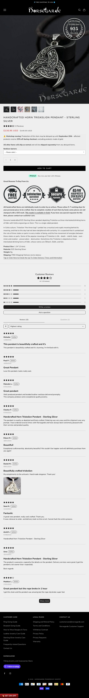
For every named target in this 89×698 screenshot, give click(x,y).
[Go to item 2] (13, 109)
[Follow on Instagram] (10, 673)
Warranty (36, 641)
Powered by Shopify (53, 679)
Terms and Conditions (41, 626)
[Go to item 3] (20, 109)
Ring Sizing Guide (10, 622)
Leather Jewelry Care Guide (14, 633)
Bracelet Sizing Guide (11, 626)
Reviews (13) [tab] (24, 320)
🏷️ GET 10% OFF (9, 696)
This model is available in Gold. (37, 213)
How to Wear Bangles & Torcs (15, 630)
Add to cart (44, 168)
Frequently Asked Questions (14, 644)
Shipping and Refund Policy (43, 622)
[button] (8, 126)
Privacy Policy (38, 633)
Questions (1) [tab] (65, 320)
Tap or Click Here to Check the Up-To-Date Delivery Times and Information (32, 258)
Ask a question (44, 312)
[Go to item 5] (34, 109)
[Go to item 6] (41, 109)
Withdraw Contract (40, 630)
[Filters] (5, 326)
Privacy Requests (39, 637)
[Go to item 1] (6, 109)
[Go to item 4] (27, 109)
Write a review (44, 307)
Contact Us (7, 648)
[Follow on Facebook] (4, 673)
